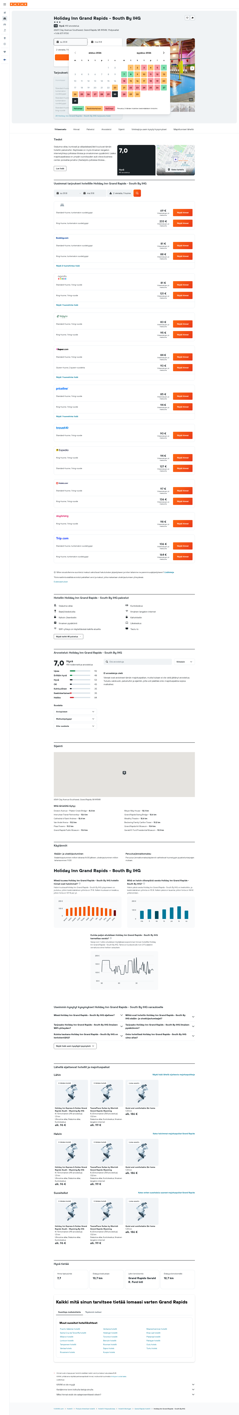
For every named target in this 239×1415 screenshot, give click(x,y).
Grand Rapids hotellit (142, 1409)
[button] (5, 4)
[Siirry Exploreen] (4, 38)
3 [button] (75, 74)
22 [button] (108, 87)
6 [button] (95, 74)
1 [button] (108, 67)
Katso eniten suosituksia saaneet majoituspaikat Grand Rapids (166, 1192)
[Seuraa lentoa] (4, 44)
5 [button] (88, 74)
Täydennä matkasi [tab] (93, 1312)
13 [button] (95, 81)
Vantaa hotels (66, 1348)
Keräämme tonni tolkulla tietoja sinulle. (75, 1389)
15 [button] (108, 81)
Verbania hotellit (110, 1329)
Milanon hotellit (66, 1336)
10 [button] (75, 81)
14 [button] (102, 81)
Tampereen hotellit (68, 1344)
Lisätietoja (169, 572)
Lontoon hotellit (67, 1340)
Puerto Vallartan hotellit (70, 1329)
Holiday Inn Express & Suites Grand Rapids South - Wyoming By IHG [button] (71, 1109)
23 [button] (115, 87)
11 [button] (82, 81)
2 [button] (115, 67)
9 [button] (115, 74)
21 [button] (102, 87)
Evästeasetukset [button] (61, 581)
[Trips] (4, 52)
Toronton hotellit (110, 1336)
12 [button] (88, 81)
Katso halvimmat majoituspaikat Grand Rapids (174, 1133)
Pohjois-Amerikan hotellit (85, 1409)
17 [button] (75, 87)
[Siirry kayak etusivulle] (18, 4)
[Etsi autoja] (4, 24)
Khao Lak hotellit (153, 1333)
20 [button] (95, 87)
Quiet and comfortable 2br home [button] (140, 1108)
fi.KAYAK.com (59, 1409)
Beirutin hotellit (109, 1340)
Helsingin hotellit (110, 1333)
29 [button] (108, 94)
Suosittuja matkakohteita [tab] (69, 1312)
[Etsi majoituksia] (4, 18)
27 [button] (95, 94)
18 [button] (82, 87)
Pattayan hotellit (153, 1340)
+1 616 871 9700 (61, 33)
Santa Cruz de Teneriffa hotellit (73, 1333)
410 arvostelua (72, 25)
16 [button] (115, 81)
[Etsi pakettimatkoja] (4, 30)
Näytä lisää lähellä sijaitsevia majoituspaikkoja (174, 1074)
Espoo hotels (108, 1348)
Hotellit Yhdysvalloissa (106, 1409)
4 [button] (81, 74)
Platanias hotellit (153, 1336)
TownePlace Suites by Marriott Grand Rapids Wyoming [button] (104, 1109)
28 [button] (101, 94)
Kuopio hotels (109, 1352)
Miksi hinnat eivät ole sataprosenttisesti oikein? (79, 1394)
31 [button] (75, 100)
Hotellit (69, 1409)
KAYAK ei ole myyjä (66, 1384)
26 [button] (88, 94)
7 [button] (101, 74)
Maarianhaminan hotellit (156, 1329)
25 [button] (81, 94)
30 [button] (115, 94)
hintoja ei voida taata (118, 1376)
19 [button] (88, 87)
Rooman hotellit (110, 1344)
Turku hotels (151, 1348)
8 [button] (108, 74)
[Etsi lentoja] (4, 13)
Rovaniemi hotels (67, 1352)
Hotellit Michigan (124, 1409)
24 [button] (75, 94)
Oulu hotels (151, 1344)
